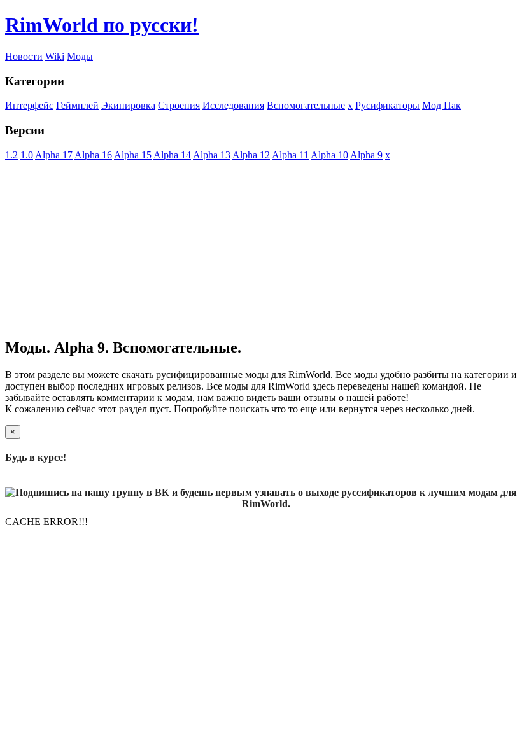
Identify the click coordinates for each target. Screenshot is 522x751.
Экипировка (128, 105)
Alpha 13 (211, 155)
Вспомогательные (306, 105)
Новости (24, 56)
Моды (80, 56)
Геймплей (77, 105)
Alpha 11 (290, 155)
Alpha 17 (54, 155)
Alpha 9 (366, 155)
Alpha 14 (172, 155)
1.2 (11, 155)
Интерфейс (29, 105)
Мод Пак (441, 105)
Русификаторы (387, 105)
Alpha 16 (93, 155)
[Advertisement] (261, 250)
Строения (179, 105)
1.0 (26, 155)
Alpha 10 (329, 155)
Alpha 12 (251, 155)
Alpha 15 (133, 155)
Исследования (233, 105)
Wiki (54, 56)
